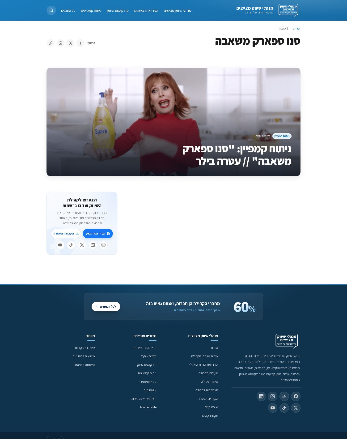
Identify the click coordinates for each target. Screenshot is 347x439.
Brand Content (84, 364)
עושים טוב (150, 390)
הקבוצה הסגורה (63, 233)
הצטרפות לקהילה (206, 390)
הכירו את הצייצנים (146, 10)
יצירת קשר (211, 407)
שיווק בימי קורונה (84, 347)
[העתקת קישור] (51, 43)
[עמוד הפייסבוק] (295, 396)
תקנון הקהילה (209, 415)
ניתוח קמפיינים (91, 10)
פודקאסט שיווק (118, 10)
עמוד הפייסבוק (95, 233)
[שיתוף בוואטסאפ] (60, 43)
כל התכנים (68, 10)
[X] (82, 245)
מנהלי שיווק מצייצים (254, 8)
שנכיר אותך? (149, 356)
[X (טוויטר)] (295, 408)
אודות (214, 347)
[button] (51, 10)
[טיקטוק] (71, 245)
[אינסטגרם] (103, 245)
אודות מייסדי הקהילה (204, 356)
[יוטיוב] (60, 245)
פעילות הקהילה (208, 373)
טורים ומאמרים (147, 381)
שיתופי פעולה (209, 381)
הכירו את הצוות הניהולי (203, 364)
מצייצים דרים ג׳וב (84, 356)
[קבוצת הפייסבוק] (284, 396)
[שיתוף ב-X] (70, 43)
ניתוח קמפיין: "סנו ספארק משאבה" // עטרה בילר (237, 154)
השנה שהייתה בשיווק (144, 398)
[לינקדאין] (93, 245)
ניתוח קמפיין (281, 136)
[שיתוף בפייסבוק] (80, 43)
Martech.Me (148, 407)
